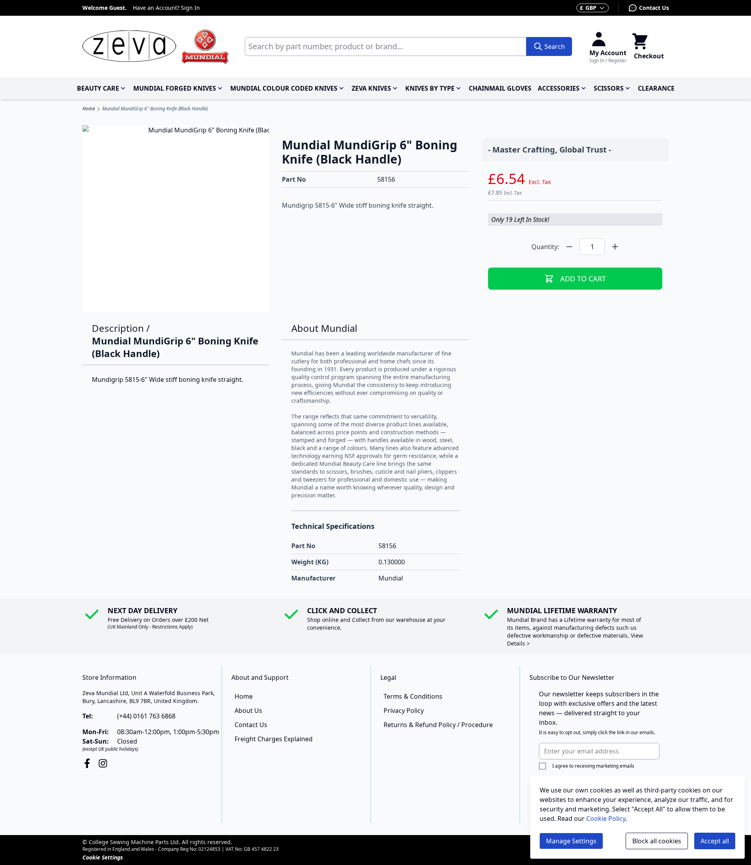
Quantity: (545, 246)
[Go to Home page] (155, 46)
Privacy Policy (404, 710)
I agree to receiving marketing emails (593, 766)
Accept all (715, 841)
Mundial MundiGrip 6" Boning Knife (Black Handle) (155, 109)
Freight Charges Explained (274, 739)
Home (88, 109)
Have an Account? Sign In (166, 7)
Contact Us (654, 7)
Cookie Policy (605, 818)
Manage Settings (571, 841)
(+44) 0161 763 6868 (146, 716)
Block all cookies (656, 841)
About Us (248, 710)
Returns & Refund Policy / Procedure (438, 724)
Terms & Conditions (413, 696)
